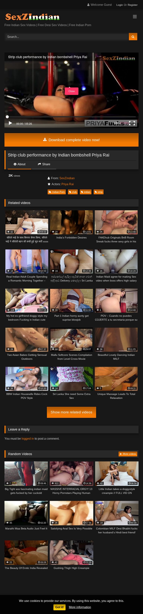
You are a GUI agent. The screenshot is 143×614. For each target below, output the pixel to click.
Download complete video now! (73, 140)
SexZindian (67, 178)
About (21, 164)
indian (87, 192)
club (74, 192)
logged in (28, 438)
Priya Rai (67, 184)
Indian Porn (58, 192)
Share (46, 164)
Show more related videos (71, 412)
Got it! (59, 607)
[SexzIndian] (71, 17)
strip (100, 192)
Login (119, 4)
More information (80, 607)
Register (133, 4)
